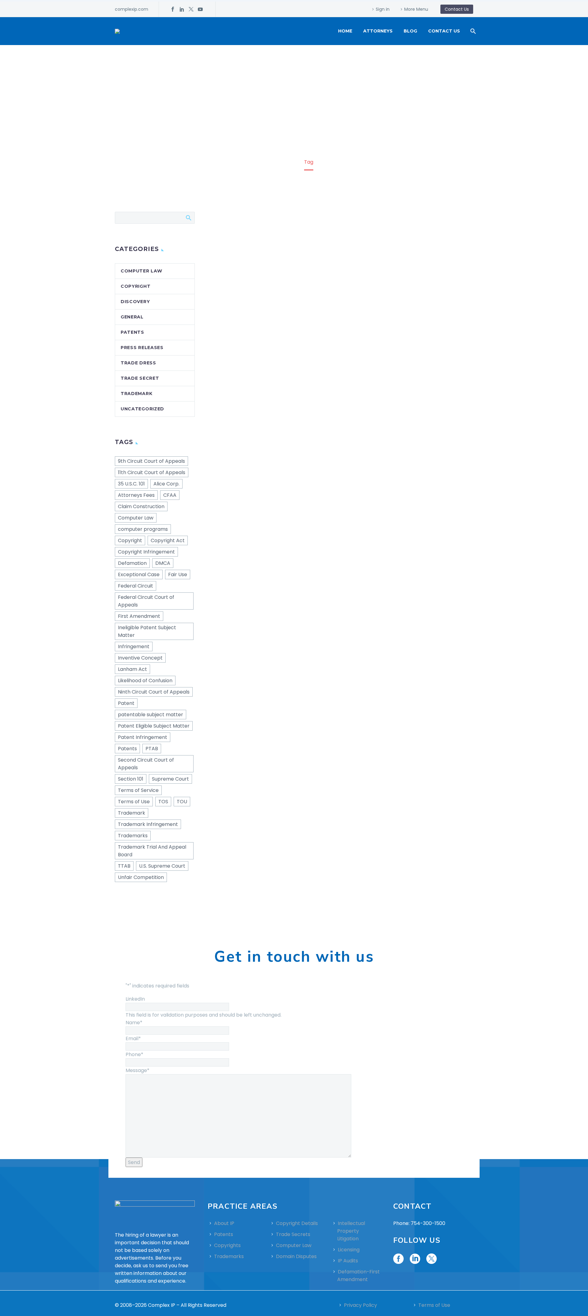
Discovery (135, 301)
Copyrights (227, 1245)
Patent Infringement (142, 737)
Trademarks (133, 835)
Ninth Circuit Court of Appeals (154, 691)
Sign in (383, 9)
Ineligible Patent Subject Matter (147, 631)
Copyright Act (168, 540)
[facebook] (398, 1258)
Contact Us (444, 31)
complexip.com (131, 9)
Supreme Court (170, 778)
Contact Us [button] (457, 9)
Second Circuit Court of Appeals (146, 763)
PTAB (151, 748)
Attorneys (378, 31)
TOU (182, 801)
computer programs (143, 529)
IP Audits (348, 1260)
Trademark (136, 393)
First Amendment (139, 616)
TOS (163, 801)
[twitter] (431, 1258)
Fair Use (177, 574)
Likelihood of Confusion (145, 680)
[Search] (472, 31)
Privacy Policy (360, 1305)
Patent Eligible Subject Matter (154, 725)
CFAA (169, 495)
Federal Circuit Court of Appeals (146, 601)
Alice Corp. (166, 483)
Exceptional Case (139, 574)
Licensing (349, 1249)
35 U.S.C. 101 (131, 483)
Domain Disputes (296, 1256)
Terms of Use (134, 801)
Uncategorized (142, 409)
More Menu (416, 9)
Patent (126, 703)
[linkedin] (415, 1258)
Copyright (135, 286)
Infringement (133, 646)
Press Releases (142, 347)
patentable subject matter (150, 714)
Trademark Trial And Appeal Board (152, 850)
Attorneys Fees (136, 495)
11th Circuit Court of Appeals (151, 472)
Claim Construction (141, 506)
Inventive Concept (140, 657)
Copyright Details (297, 1223)
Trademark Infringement (148, 824)
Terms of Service (138, 790)
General (132, 317)
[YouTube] (200, 9)
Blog (410, 31)
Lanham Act (132, 669)
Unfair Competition (141, 877)
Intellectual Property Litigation (351, 1231)
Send (134, 1162)
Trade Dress (138, 363)
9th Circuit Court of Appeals (151, 461)
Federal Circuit (135, 585)
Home (345, 31)
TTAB (124, 865)
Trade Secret (140, 378)
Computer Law (141, 271)
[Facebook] (172, 9)
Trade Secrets (293, 1234)
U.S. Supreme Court (162, 865)
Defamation (132, 563)
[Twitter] (191, 9)
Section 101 (130, 778)
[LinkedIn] (182, 9)
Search (188, 217)
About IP (224, 1223)
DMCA (162, 563)
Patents (132, 332)
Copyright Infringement (146, 551)
